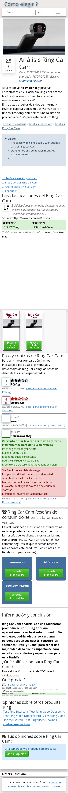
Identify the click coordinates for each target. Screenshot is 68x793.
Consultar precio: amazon (19, 684)
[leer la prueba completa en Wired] (45, 425)
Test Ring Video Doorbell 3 (41, 720)
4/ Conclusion (9, 191)
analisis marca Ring (16, 724)
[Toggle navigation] (58, 12)
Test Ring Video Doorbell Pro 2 (23, 716)
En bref (12, 138)
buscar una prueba (38, 786)
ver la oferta (11, 345)
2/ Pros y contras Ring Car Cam (19, 182)
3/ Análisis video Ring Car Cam (19, 186)
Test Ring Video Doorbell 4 (46, 711)
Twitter (56, 786)
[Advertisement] (34, 273)
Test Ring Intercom (15, 711)
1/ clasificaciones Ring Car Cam (19, 178)
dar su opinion (16, 754)
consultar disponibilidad (17, 572)
